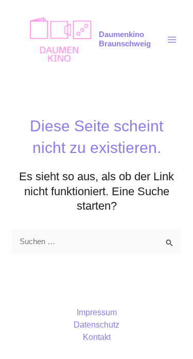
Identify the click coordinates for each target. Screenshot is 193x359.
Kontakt (97, 337)
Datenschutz (96, 324)
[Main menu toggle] (172, 39)
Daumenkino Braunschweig (125, 39)
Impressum (97, 312)
